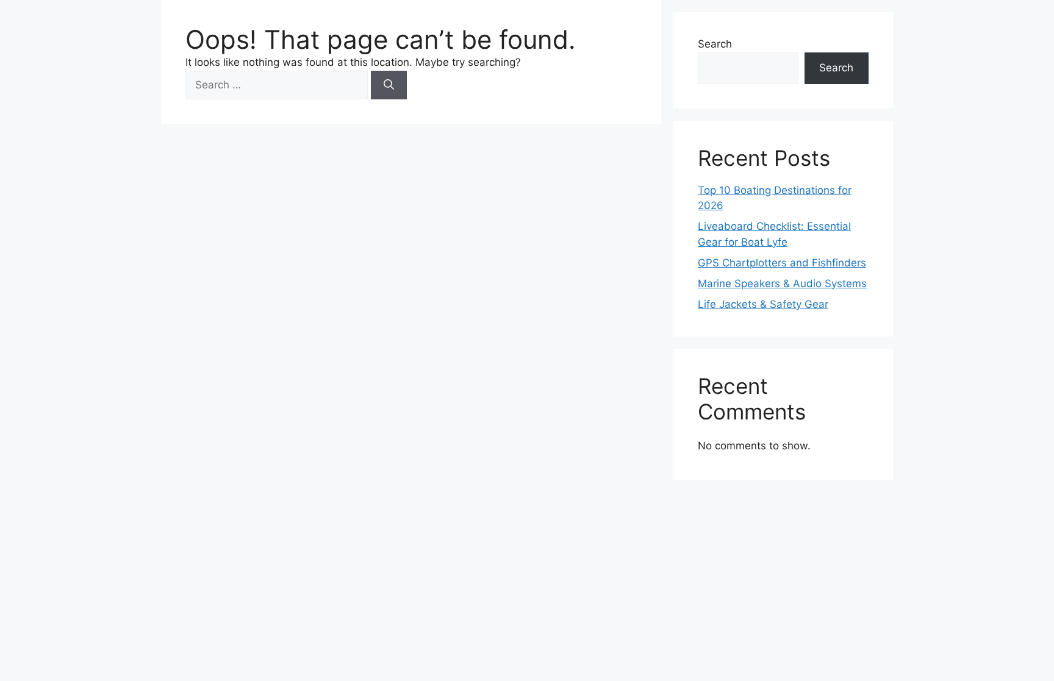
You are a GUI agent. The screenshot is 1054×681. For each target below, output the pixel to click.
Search (715, 44)
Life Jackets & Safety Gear (763, 304)
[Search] (389, 85)
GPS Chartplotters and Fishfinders (782, 263)
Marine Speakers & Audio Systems (782, 283)
